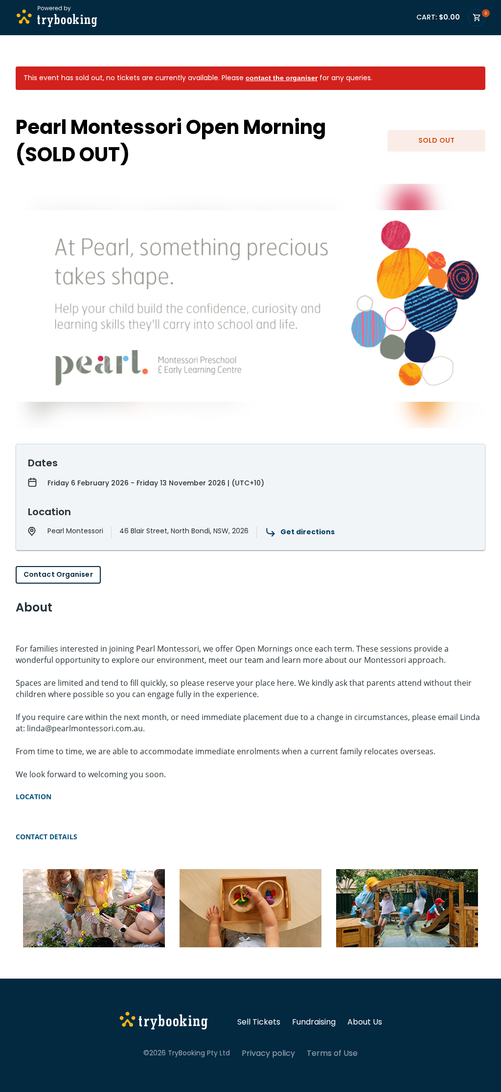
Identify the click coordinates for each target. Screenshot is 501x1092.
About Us (364, 1022)
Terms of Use (332, 1053)
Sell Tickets (258, 1022)
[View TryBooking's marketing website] (163, 1022)
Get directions (307, 532)
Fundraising (314, 1022)
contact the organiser (282, 78)
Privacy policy (268, 1053)
